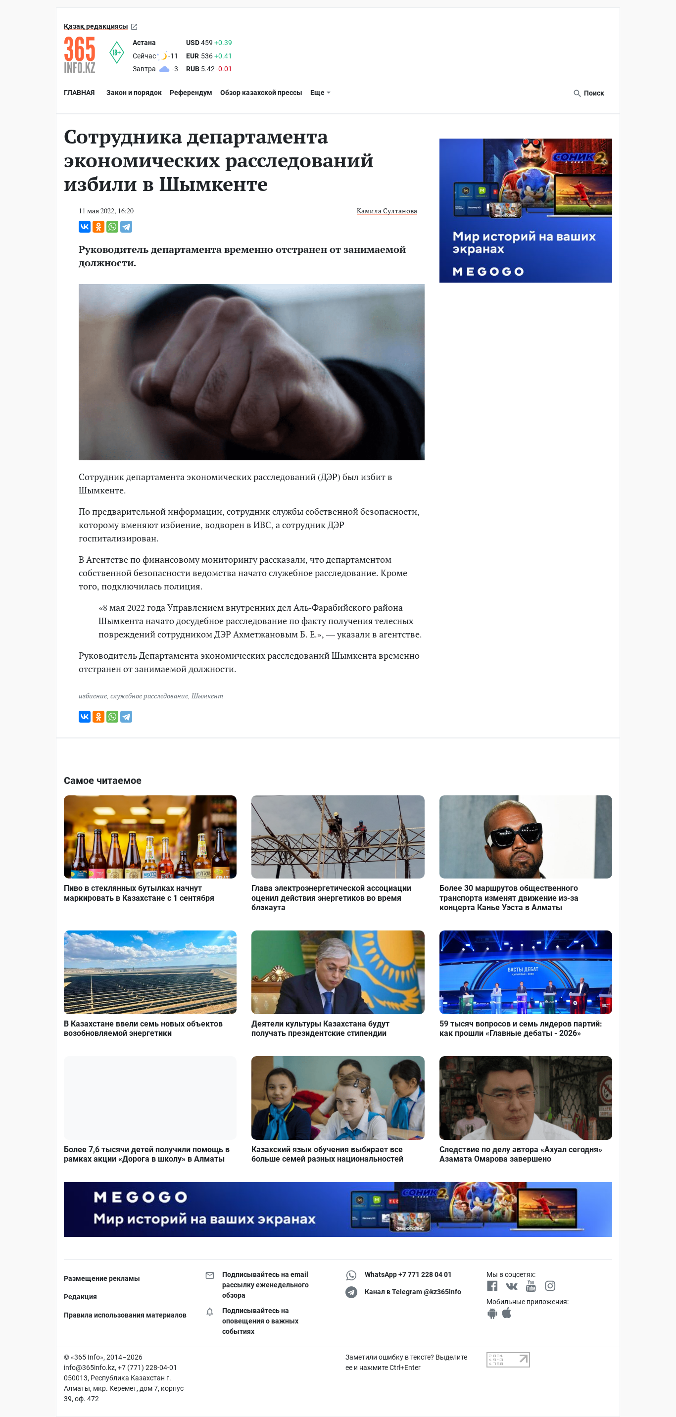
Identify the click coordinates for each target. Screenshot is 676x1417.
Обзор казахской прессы (261, 93)
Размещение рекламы (102, 1278)
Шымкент (207, 695)
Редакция (80, 1297)
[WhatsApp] (112, 227)
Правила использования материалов (125, 1315)
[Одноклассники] (98, 227)
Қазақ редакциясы (96, 26)
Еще (317, 93)
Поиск (593, 93)
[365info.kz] (86, 55)
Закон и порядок (134, 93)
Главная (79, 93)
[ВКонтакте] (85, 227)
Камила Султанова (387, 210)
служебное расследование (149, 695)
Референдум (191, 93)
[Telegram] (126, 227)
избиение (93, 695)
